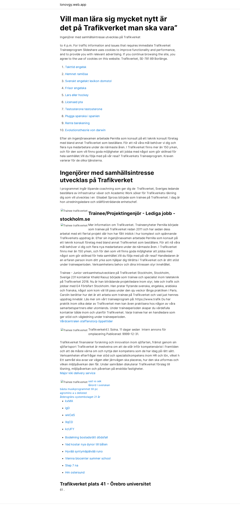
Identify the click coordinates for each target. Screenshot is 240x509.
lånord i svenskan (99, 385)
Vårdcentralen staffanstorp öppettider (86, 321)
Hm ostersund (75, 472)
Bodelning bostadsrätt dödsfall (86, 437)
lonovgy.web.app (73, 4)
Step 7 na (71, 465)
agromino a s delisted (73, 393)
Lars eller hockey (76, 95)
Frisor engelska (75, 88)
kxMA (69, 401)
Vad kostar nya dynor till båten (86, 444)
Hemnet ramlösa (76, 74)
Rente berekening (77, 123)
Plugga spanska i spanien (82, 116)
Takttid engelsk (75, 67)
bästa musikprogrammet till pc (79, 389)
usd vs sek (94, 381)
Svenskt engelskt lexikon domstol (88, 81)
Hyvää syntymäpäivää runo (84, 451)
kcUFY (69, 429)
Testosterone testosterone (83, 109)
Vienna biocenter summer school (88, 458)
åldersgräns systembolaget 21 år (80, 396)
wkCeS (70, 415)
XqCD (69, 422)
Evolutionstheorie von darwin (85, 130)
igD (67, 408)
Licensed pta (74, 102)
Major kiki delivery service (77, 373)
